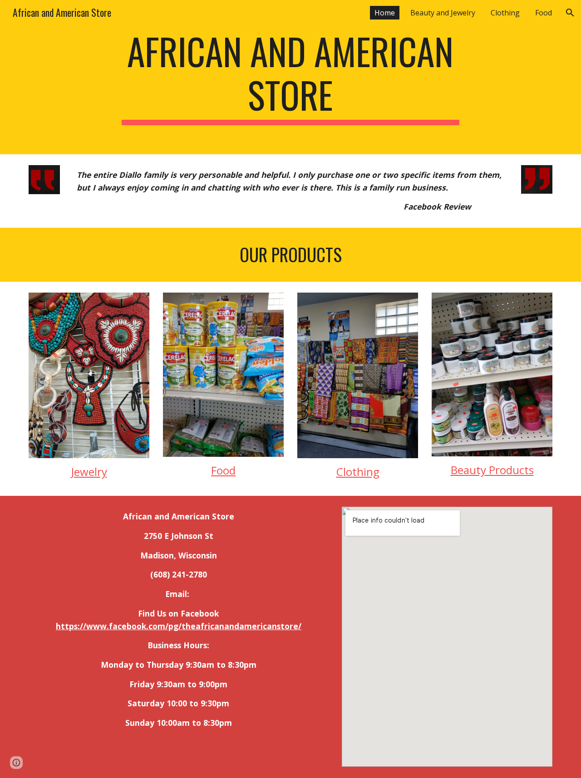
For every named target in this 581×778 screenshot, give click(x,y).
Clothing (357, 471)
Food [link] (543, 13)
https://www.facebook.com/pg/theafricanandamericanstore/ (178, 626)
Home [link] (384, 13)
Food (223, 470)
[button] (570, 13)
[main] (290, 77)
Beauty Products (492, 469)
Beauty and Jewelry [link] (442, 13)
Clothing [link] (505, 13)
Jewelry (89, 471)
